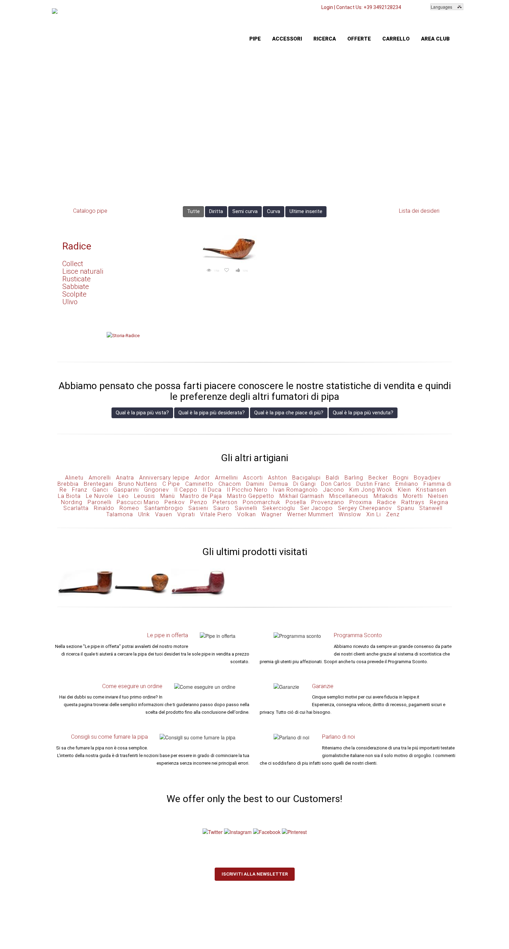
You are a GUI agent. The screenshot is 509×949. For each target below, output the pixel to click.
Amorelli (100, 477)
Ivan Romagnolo (295, 489)
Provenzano (327, 502)
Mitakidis (386, 496)
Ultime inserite (305, 211)
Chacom (229, 484)
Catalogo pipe (90, 211)
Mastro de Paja (201, 496)
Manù (167, 496)
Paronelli (99, 502)
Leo (123, 496)
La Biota (69, 496)
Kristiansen (431, 489)
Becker (378, 477)
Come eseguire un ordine (132, 686)
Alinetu (74, 477)
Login (327, 7)
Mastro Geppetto (250, 496)
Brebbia (68, 484)
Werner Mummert (310, 514)
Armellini (226, 477)
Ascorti (253, 477)
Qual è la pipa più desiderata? (211, 413)
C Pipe (171, 484)
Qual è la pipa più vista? (142, 413)
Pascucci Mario (138, 502)
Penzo (198, 502)
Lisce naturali (82, 271)
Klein (404, 489)
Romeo (129, 508)
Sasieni (198, 508)
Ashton (277, 477)
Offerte (359, 39)
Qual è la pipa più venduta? (363, 413)
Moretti (413, 496)
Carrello (396, 39)
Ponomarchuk (261, 502)
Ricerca (324, 39)
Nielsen (438, 496)
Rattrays (413, 502)
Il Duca (212, 489)
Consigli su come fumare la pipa (109, 736)
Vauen (163, 514)
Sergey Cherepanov (365, 508)
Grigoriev (156, 489)
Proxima (360, 502)
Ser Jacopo (316, 508)
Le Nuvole (99, 496)
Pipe (255, 39)
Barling (354, 477)
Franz (79, 489)
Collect (72, 264)
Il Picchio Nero (247, 489)
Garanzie (322, 686)
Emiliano (406, 484)
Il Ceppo (185, 489)
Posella (296, 502)
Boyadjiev (427, 477)
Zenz (393, 514)
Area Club (435, 39)
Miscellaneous (348, 496)
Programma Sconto (358, 635)
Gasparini (126, 489)
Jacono (333, 489)
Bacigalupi (306, 477)
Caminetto (199, 484)
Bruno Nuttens (137, 484)
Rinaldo (104, 508)
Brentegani (98, 484)
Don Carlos (336, 484)
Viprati (186, 514)
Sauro (221, 508)
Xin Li (373, 514)
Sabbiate (75, 286)
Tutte (193, 211)
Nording (71, 502)
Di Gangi (304, 484)
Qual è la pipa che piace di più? (288, 413)
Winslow (350, 514)
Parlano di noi (338, 736)
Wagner (271, 514)
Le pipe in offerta (167, 635)
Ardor (202, 477)
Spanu (405, 508)
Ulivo (70, 302)
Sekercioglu (278, 508)
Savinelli (246, 508)
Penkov (174, 502)
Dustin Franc (373, 484)
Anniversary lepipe (164, 477)
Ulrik (144, 514)
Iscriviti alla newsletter (255, 874)
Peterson (225, 502)
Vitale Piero (216, 514)
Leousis (144, 496)
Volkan (246, 514)
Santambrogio (163, 508)
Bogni (401, 477)
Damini (255, 484)
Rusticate (76, 279)
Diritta (216, 211)
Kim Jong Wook (371, 489)
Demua (278, 484)
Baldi (332, 477)
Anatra (125, 477)
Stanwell (431, 508)
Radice (76, 246)
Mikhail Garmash (301, 496)
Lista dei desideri (419, 211)
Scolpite (74, 294)
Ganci (100, 489)
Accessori (287, 39)
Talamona (119, 514)
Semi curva (245, 211)
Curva (273, 211)
